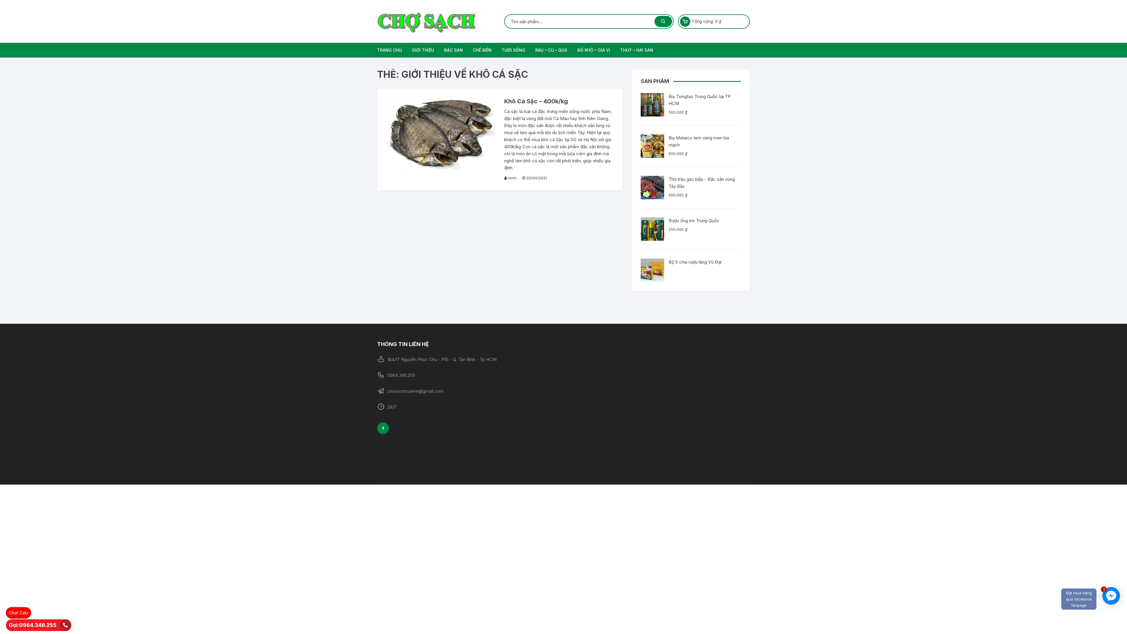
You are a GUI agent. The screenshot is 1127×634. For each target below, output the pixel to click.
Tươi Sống (513, 50)
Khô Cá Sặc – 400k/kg (536, 101)
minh (512, 178)
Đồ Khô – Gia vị (593, 50)
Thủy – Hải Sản (636, 50)
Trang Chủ (389, 50)
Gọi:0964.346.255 (33, 625)
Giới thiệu (423, 50)
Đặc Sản (453, 50)
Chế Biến (482, 50)
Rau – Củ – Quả (551, 50)
